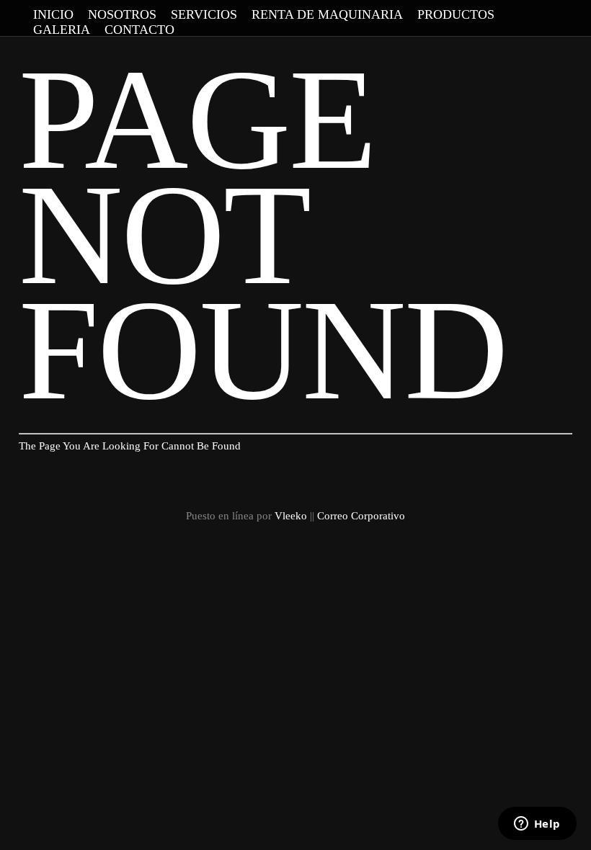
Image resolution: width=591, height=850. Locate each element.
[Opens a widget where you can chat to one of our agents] (537, 825)
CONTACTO (139, 29)
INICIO (53, 14)
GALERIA (61, 29)
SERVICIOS (204, 14)
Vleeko (291, 516)
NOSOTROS (122, 14)
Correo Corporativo (361, 516)
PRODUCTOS (455, 14)
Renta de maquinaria (327, 14)
